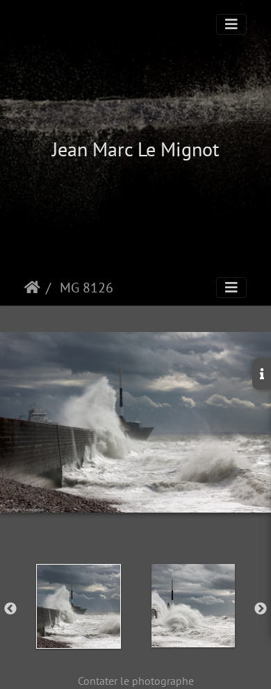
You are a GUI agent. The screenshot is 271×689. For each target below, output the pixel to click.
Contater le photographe (136, 681)
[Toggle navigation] (231, 24)
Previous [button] (10, 609)
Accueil (32, 287)
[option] (78, 606)
